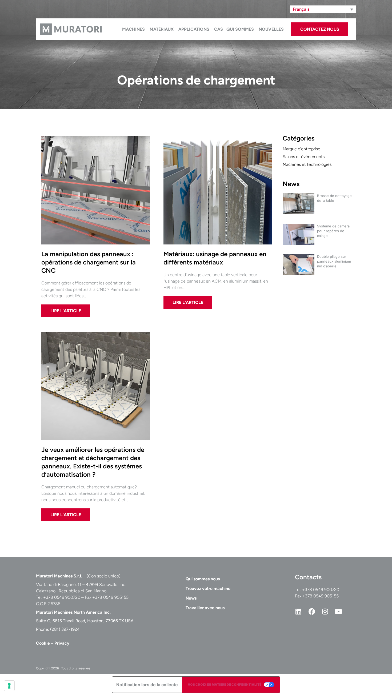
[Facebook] (311, 611)
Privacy (61, 643)
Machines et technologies (307, 164)
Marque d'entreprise (301, 148)
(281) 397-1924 (65, 629)
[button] (323, 9)
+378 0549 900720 (320, 589)
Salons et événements (304, 156)
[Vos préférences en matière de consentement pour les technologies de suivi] (9, 686)
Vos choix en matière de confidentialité (224, 684)
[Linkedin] (298, 611)
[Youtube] (338, 611)
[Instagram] (325, 611)
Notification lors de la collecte (147, 684)
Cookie (43, 643)
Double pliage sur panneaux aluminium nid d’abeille (334, 261)
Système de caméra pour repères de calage (333, 231)
